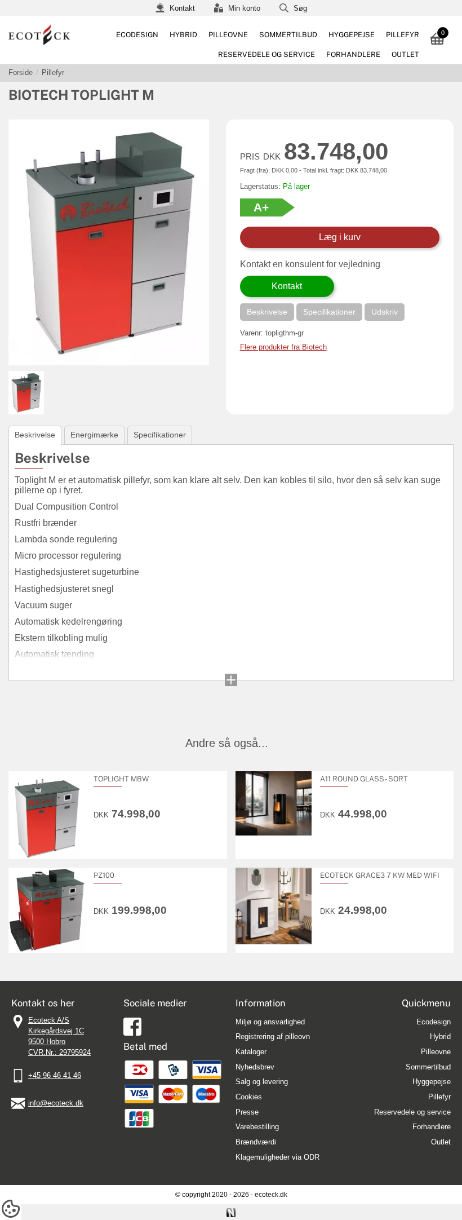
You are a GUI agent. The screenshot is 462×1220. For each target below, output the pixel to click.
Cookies (249, 1097)
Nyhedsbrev (255, 1067)
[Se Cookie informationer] (11, 1213)
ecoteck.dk (271, 1194)
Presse (247, 1112)
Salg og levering (262, 1081)
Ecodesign (137, 34)
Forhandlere (353, 54)
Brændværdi (256, 1142)
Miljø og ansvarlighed (270, 1022)
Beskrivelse (267, 311)
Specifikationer (329, 311)
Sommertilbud (288, 34)
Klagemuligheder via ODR (277, 1157)
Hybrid (183, 34)
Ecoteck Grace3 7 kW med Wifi (379, 875)
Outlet (405, 54)
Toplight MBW (121, 779)
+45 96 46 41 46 (54, 1075)
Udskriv (384, 311)
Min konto (243, 8)
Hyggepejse (351, 34)
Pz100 (104, 875)
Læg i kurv (340, 237)
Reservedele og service (266, 54)
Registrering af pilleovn (273, 1036)
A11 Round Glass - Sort (364, 779)
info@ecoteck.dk (55, 1103)
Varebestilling (257, 1126)
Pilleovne (228, 34)
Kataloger (251, 1051)
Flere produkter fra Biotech (283, 347)
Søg (299, 8)
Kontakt (181, 8)
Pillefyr (402, 34)
